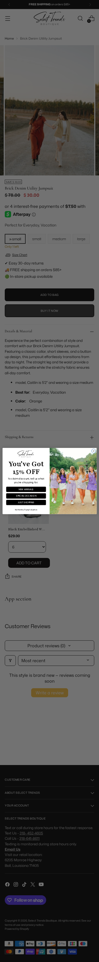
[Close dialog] (93, 451)
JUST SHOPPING (26, 502)
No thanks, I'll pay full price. (26, 510)
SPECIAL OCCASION (26, 495)
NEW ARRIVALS (26, 489)
